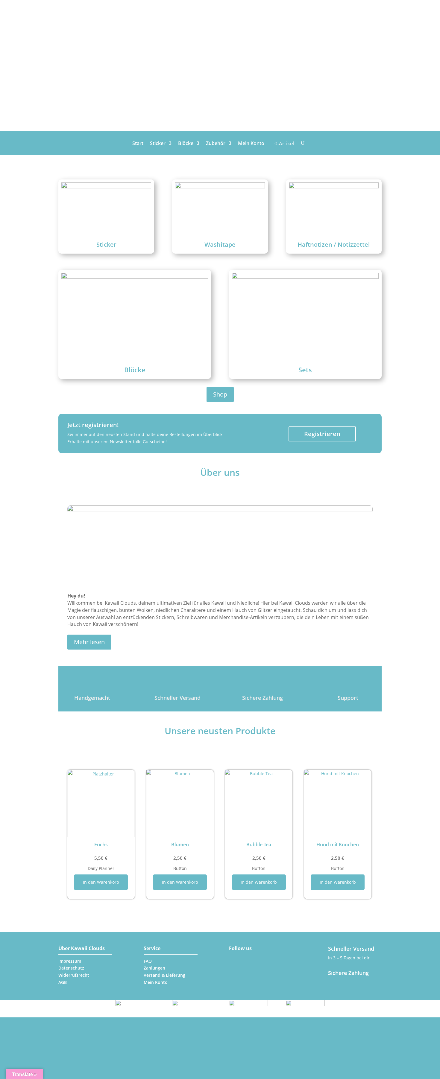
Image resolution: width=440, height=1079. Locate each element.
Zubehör (215, 144)
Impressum (69, 961)
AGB (62, 982)
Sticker (158, 144)
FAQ (148, 961)
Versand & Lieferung (164, 975)
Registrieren (322, 434)
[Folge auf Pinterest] (265, 958)
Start (137, 144)
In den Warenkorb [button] (101, 882)
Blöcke (185, 144)
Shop (220, 394)
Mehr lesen (89, 642)
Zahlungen (154, 968)
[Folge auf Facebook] (251, 958)
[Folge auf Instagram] (235, 957)
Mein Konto (251, 144)
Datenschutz (71, 968)
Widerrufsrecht (73, 975)
